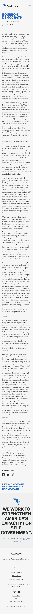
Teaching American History (16, 579)
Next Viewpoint (10, 489)
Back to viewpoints (13, 487)
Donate (16, 561)
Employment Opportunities (16, 601)
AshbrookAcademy (16, 572)
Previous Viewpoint (13, 484)
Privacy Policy (16, 596)
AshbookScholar (16, 576)
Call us (26, 540)
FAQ (16, 599)
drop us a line (16, 541)
